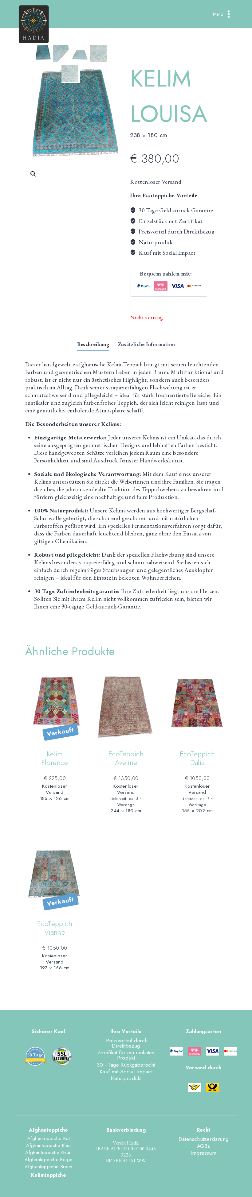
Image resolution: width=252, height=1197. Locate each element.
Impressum (203, 1152)
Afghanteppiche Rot (48, 1138)
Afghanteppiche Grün (48, 1152)
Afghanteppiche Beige (49, 1159)
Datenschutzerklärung (204, 1139)
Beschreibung (93, 344)
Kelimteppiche (48, 1175)
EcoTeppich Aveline (126, 758)
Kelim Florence (54, 758)
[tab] (93, 344)
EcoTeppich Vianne (54, 927)
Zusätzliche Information (146, 344)
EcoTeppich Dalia (197, 758)
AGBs (203, 1146)
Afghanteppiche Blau (48, 1145)
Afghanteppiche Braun (49, 1166)
